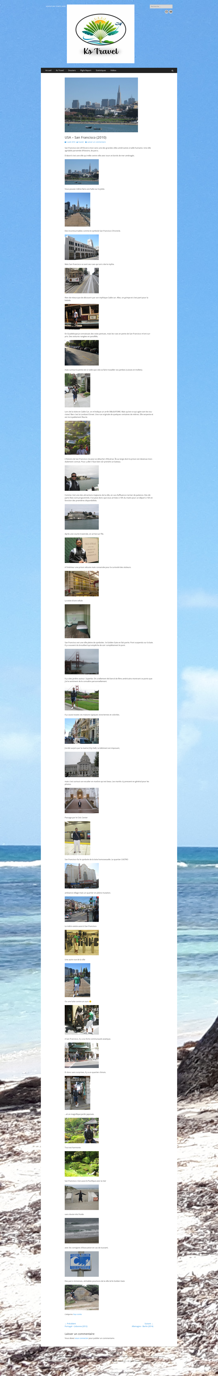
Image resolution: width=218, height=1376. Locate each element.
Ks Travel (60, 70)
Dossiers (72, 70)
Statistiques (101, 70)
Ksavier (81, 142)
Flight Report (85, 70)
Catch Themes (130, 1373)
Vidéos (113, 70)
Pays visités (77, 1314)
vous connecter (81, 1338)
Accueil (48, 70)
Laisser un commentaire (96, 142)
